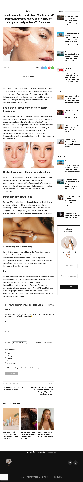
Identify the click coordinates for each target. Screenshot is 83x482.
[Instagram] (70, 462)
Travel (9, 361)
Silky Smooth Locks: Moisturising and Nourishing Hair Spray (45, 434)
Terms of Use (52, 452)
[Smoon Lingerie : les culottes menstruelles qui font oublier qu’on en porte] (60, 198)
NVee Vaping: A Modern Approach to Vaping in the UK (72, 215)
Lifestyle (10, 356)
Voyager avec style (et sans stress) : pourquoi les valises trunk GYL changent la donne (72, 21)
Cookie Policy (42, 452)
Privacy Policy (31, 452)
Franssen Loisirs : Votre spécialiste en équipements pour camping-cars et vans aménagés (72, 56)
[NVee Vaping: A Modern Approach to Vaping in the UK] (60, 214)
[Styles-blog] (8, 462)
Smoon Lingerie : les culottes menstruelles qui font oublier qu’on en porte (72, 201)
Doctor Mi (7, 116)
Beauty (28, 11)
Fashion (10, 353)
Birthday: (8, 342)
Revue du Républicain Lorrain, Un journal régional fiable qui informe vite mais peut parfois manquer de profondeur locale (72, 75)
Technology (11, 363)
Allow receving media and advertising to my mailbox (26, 368)
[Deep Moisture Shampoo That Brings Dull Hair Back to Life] (60, 141)
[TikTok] (75, 462)
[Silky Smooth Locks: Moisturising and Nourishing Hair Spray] (46, 419)
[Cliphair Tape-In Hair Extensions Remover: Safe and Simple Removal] (29, 419)
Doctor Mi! (35, 88)
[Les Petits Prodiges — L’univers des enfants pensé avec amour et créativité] (11, 419)
